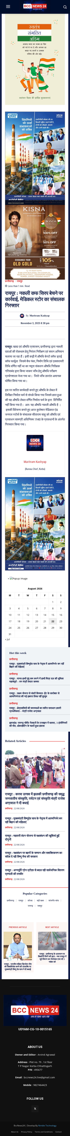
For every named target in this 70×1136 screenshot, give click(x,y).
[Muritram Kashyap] (23, 316)
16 (60, 614)
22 (52, 621)
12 (28, 614)
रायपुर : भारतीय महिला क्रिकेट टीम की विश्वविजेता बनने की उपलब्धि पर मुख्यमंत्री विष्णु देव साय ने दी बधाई (18, 967)
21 (44, 621)
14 (44, 614)
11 (19, 614)
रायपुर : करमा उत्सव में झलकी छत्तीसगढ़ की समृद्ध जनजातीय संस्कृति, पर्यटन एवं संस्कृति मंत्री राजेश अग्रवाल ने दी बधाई (35, 798)
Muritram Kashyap (40, 315)
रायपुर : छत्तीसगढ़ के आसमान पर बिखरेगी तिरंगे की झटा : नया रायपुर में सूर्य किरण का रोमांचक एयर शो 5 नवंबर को (52, 958)
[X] (31, 332)
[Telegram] (39, 332)
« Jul (7, 639)
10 (10, 614)
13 (36, 614)
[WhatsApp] (46, 332)
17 (10, 621)
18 (19, 621)
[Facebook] (23, 332)
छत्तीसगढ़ (9, 281)
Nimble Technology (47, 1125)
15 (52, 614)
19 (28, 621)
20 (36, 621)
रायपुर (20, 281)
